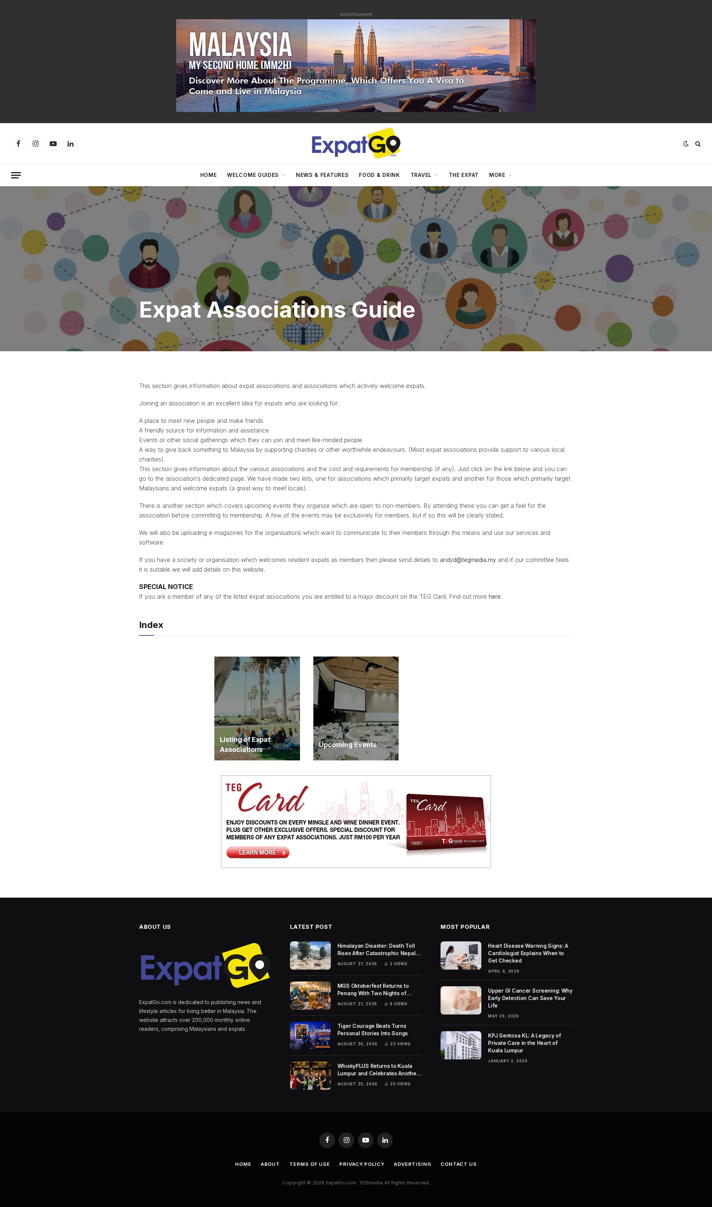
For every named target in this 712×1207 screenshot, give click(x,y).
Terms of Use (309, 1164)
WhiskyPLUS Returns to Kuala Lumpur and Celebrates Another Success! (378, 1070)
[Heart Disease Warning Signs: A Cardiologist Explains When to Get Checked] (461, 955)
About (270, 1164)
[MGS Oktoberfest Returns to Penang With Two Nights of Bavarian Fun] (310, 995)
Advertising (412, 1164)
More (497, 175)
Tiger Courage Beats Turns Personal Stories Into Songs (372, 1029)
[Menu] (16, 175)
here (495, 596)
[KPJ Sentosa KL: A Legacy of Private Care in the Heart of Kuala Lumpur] (461, 1045)
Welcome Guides (253, 175)
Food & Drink (379, 175)
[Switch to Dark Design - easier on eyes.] (686, 144)
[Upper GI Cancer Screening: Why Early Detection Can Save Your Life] (461, 1000)
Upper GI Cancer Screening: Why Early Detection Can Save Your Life (530, 998)
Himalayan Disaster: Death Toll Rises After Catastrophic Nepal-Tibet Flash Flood (377, 950)
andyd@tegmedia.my (468, 559)
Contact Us (459, 1164)
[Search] (697, 143)
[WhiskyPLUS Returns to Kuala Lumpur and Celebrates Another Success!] (310, 1076)
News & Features (322, 175)
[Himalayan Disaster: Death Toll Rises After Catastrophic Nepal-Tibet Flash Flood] (310, 955)
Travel (421, 175)
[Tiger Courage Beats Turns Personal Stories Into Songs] (310, 1036)
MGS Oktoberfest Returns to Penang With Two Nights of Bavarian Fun (373, 990)
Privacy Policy (362, 1164)
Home (208, 175)
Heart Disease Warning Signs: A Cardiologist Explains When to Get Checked (528, 953)
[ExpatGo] (356, 143)
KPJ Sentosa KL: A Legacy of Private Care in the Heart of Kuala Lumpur (524, 1042)
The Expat (464, 175)
